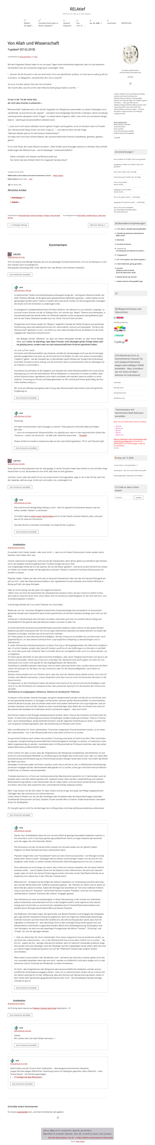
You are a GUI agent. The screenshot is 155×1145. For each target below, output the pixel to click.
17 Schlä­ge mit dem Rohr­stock (28, 1077)
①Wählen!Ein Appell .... (28, 22)
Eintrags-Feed (118, 388)
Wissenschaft (55, 215)
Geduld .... (16, 202)
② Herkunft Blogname (67, 23)
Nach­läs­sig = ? (18, 197)
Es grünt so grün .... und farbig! (129, 197)
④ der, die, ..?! (96, 23)
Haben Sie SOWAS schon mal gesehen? (132, 159)
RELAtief (77, 9)
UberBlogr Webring (121, 322)
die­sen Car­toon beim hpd (44, 1008)
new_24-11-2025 (125, 457)
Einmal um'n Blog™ (37, 215)
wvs (36, 57)
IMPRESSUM (126, 23)
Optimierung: (130, 250)
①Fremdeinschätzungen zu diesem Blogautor (48, 22)
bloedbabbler (19, 544)
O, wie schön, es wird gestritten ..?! (126, 465)
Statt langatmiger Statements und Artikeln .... (129, 476)
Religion (47, 215)
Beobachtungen (24, 215)
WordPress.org (119, 398)
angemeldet (22, 1112)
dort (30, 179)
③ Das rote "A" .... (80, 23)
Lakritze (17, 254)
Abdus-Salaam (58, 175)
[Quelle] (130, 77)
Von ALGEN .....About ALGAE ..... (121, 183)
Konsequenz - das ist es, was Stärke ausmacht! (130, 470)
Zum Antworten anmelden (20, 274)
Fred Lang (117, 177)
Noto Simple (80, 1141)
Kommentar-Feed (120, 393)
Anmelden (117, 382)
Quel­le (83, 435)
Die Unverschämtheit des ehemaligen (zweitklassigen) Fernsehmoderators (125, 209)
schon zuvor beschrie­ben (42, 516)
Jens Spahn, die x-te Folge (127, 172)
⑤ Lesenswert (111, 21)
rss (115, 448)
